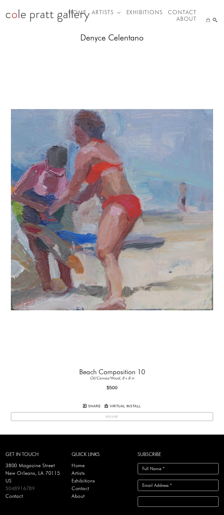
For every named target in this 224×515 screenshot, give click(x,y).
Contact (14, 496)
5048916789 (20, 488)
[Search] (215, 20)
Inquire (112, 416)
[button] (106, 12)
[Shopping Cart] (208, 20)
